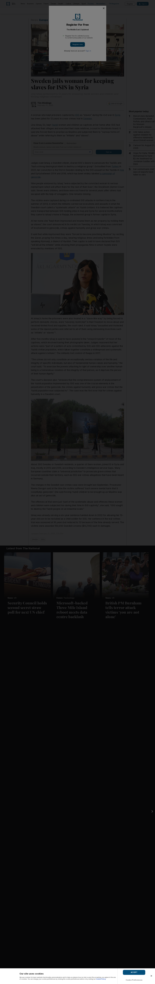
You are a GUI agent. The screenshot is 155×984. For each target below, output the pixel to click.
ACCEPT (134, 972)
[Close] (151, 975)
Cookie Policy (101, 979)
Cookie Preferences (134, 980)
